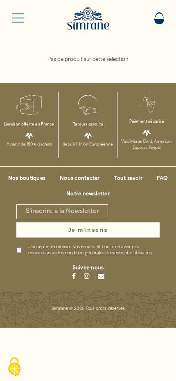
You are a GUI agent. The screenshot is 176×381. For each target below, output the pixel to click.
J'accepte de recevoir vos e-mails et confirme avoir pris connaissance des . (90, 250)
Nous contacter (79, 178)
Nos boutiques (26, 178)
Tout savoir (128, 178)
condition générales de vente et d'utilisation (108, 253)
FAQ (162, 178)
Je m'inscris (88, 229)
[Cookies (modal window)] (14, 367)
